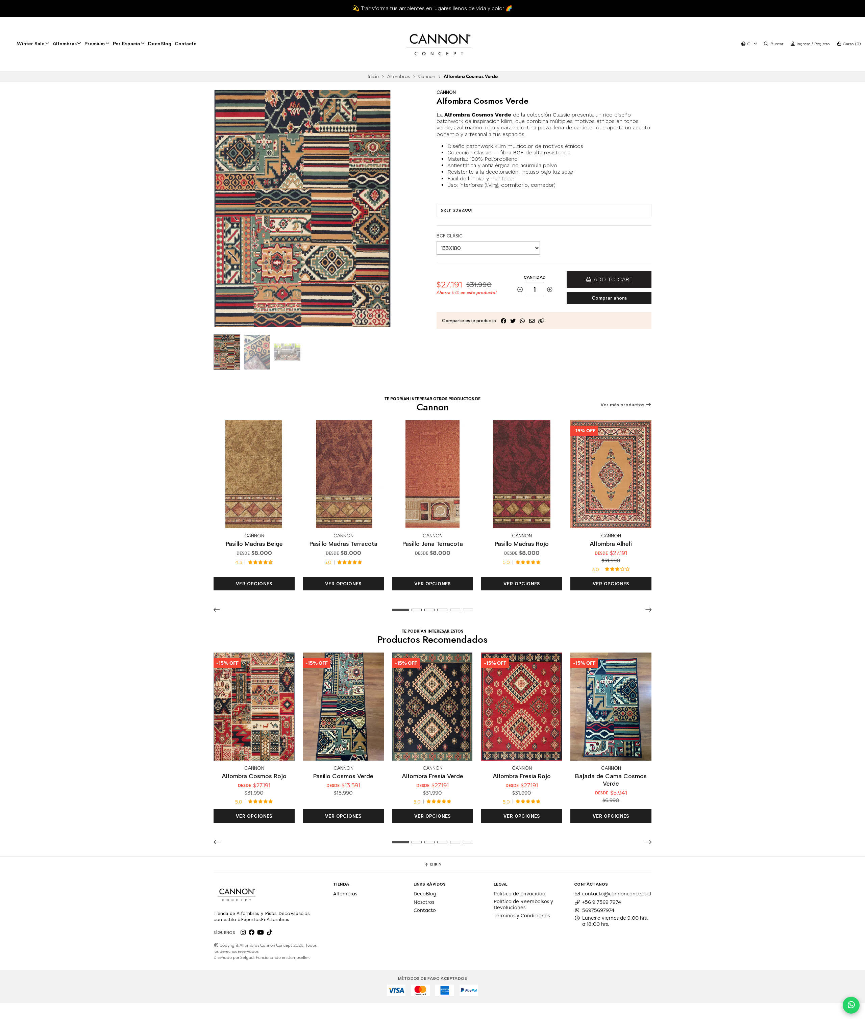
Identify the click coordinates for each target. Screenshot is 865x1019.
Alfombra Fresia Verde (432, 776)
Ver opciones (254, 583)
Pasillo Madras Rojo (522, 543)
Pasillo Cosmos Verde (343, 776)
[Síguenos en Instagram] (243, 932)
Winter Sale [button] (31, 44)
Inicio (373, 76)
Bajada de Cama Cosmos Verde (611, 779)
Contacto (186, 44)
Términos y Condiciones (522, 916)
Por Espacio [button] (126, 44)
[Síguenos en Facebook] (251, 932)
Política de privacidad (519, 894)
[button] (541, 321)
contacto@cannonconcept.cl (616, 894)
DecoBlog (159, 44)
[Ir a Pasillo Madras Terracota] (343, 474)
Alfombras (398, 76)
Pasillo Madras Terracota (343, 543)
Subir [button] (435, 864)
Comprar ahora (609, 298)
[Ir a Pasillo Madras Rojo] (521, 474)
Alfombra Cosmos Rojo (254, 776)
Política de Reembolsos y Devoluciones (523, 904)
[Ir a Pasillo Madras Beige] (254, 474)
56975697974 (598, 910)
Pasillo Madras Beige (254, 543)
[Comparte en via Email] (531, 321)
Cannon (426, 76)
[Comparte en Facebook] (503, 321)
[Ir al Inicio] (439, 44)
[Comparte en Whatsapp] (522, 321)
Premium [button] (94, 44)
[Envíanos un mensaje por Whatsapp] (851, 1005)
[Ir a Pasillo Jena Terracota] (432, 474)
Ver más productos (623, 404)
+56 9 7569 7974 (601, 902)
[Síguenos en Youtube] (260, 932)
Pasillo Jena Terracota (432, 543)
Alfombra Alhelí (611, 543)
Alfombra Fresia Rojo (522, 776)
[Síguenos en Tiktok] (269, 932)
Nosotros (424, 902)
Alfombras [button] (65, 44)
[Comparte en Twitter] (513, 321)
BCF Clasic (450, 236)
